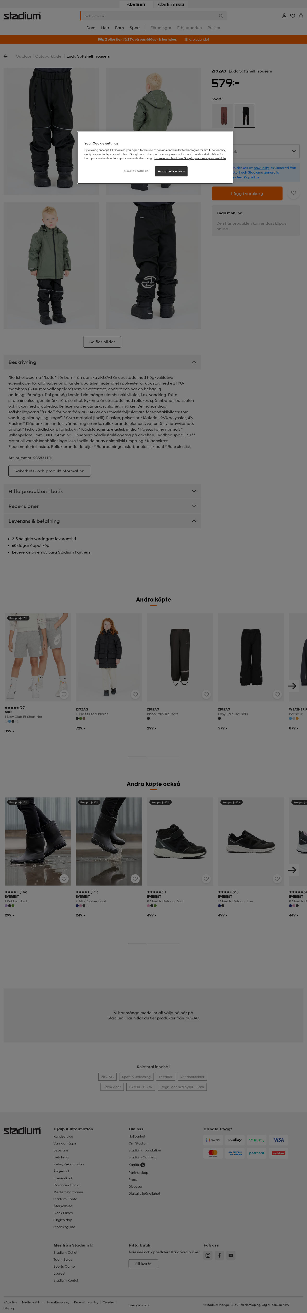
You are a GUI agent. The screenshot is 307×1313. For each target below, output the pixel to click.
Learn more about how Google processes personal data (190, 158)
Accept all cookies (171, 171)
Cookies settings (136, 171)
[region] (155, 157)
